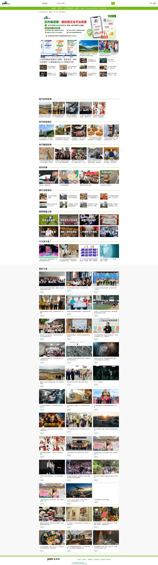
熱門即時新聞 (45, 99)
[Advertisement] (76, 87)
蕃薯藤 (5, 3)
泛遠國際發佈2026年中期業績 (101, 499)
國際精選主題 (45, 211)
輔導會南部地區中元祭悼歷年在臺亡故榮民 (77, 382)
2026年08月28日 (43, 12)
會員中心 (84, 559)
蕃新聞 (54, 8)
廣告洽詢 (108, 559)
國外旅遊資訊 (45, 190)
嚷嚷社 (77, 8)
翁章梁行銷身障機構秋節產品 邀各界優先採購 (78, 311)
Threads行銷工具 (91, 8)
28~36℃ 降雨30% (60, 12)
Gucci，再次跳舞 (98, 382)
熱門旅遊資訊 (45, 121)
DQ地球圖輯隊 (68, 8)
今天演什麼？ (45, 241)
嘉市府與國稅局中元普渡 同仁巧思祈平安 (77, 288)
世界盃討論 (102, 8)
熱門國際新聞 (45, 144)
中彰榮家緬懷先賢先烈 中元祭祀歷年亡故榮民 (78, 429)
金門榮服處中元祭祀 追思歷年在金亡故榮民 (78, 452)
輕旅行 (60, 8)
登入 (151, 3)
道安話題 (43, 167)
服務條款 (90, 559)
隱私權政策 (96, 559)
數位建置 (102, 559)
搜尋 (82, 8)
